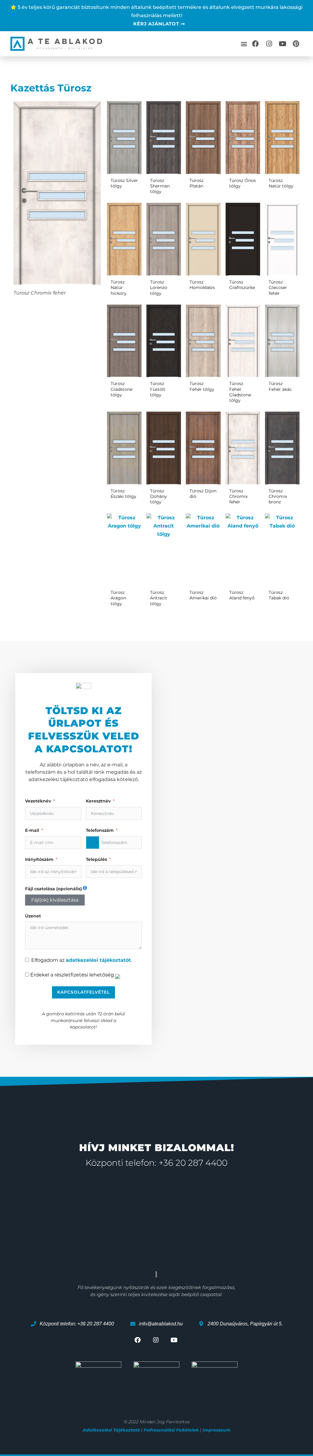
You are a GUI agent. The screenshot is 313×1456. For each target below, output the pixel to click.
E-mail (32, 830)
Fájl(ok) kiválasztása (55, 900)
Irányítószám (39, 859)
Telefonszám (100, 830)
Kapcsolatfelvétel (83, 992)
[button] (244, 44)
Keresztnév (98, 801)
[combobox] (92, 842)
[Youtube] (282, 43)
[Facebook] (255, 43)
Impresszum (216, 1430)
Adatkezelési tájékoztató (111, 1430)
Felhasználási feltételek (171, 1430)
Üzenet (33, 916)
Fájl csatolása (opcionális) (53, 888)
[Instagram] (269, 43)
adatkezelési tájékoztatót (98, 960)
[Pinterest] (296, 43)
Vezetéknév (38, 801)
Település (96, 859)
